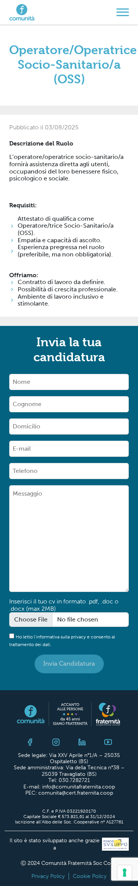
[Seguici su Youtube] (108, 742)
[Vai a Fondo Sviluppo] (114, 845)
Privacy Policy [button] (48, 876)
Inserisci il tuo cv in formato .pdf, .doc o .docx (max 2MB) (63, 605)
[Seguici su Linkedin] (82, 742)
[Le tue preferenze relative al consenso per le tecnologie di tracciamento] (124, 872)
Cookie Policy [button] (90, 876)
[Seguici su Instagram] (56, 742)
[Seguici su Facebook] (30, 742)
